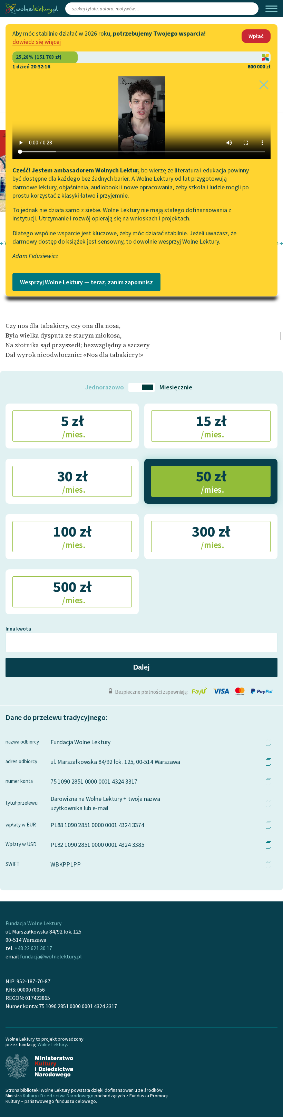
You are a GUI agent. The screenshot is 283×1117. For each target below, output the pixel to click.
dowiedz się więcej (36, 42)
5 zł (73, 425)
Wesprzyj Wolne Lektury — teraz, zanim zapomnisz (86, 282)
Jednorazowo (104, 387)
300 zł (211, 536)
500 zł (72, 591)
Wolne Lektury (52, 1044)
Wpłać (256, 35)
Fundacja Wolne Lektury (33, 923)
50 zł (211, 480)
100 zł (72, 536)
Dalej (141, 667)
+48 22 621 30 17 (33, 948)
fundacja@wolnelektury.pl (51, 956)
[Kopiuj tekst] (268, 742)
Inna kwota (18, 628)
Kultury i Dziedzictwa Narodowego (58, 1095)
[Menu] (271, 9)
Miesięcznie (175, 387)
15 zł (211, 425)
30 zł (72, 480)
